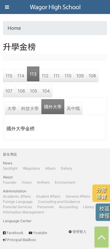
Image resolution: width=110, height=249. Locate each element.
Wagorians (31, 168)
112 (45, 76)
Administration (14, 191)
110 (68, 76)
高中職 (73, 108)
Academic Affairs (17, 196)
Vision (27, 182)
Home (14, 28)
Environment (65, 182)
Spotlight (10, 168)
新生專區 (10, 154)
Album (50, 168)
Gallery (66, 168)
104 (46, 91)
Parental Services (17, 207)
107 (9, 91)
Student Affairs (48, 196)
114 (20, 76)
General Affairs (78, 196)
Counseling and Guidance (59, 201)
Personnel (45, 207)
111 (56, 76)
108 (92, 76)
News (7, 163)
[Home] (55, 7)
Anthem (43, 182)
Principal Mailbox (21, 239)
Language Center (17, 221)
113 (33, 74)
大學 (11, 108)
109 (80, 76)
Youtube (40, 232)
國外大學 (53, 106)
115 (9, 76)
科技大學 (30, 108)
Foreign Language (18, 201)
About (8, 177)
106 (21, 91)
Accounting (68, 207)
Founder (9, 182)
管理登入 (79, 231)
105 (33, 91)
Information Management (23, 212)
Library (88, 207)
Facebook (15, 232)
